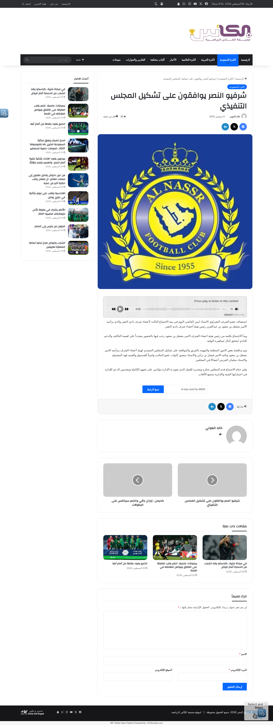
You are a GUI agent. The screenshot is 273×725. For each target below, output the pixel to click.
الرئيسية (66, 3)
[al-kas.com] (220, 31)
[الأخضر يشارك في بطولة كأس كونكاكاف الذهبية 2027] (78, 215)
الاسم (243, 654)
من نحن (54, 3)
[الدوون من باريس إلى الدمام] (78, 231)
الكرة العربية (208, 60)
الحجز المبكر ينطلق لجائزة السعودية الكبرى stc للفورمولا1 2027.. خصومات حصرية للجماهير (47, 144)
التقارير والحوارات (135, 60)
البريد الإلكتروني (238, 669)
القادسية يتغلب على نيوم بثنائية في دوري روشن (47, 195)
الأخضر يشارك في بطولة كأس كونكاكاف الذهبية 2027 (48, 211)
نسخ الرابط (153, 389)
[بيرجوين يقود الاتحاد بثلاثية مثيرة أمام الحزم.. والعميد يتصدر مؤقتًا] (78, 164)
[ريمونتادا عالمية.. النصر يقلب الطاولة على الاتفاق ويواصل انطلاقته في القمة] (175, 547)
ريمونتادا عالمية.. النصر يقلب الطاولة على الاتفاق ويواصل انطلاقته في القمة (177, 567)
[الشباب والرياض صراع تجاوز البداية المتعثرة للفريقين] (78, 248)
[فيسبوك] (243, 126)
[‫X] (234, 126)
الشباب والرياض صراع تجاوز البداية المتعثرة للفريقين (47, 244)
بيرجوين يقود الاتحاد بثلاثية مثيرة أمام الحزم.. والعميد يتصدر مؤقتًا (47, 160)
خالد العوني (235, 116)
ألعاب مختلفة (157, 60)
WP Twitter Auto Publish (122, 723)
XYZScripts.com (155, 723)
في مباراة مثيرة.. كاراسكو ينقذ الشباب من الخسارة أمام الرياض (225, 565)
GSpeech (228, 315)
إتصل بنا (26, 3)
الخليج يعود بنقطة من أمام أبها (129, 563)
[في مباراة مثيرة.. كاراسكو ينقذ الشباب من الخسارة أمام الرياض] (225, 547)
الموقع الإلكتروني (163, 669)
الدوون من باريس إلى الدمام (50, 226)
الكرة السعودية (228, 60)
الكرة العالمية (189, 60)
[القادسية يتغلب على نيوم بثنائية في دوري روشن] (78, 198)
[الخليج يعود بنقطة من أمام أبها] (125, 547)
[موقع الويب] (220, 434)
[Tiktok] (167, 4)
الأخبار (173, 60)
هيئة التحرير (40, 3)
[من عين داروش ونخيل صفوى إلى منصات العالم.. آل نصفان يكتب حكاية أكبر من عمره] (78, 180)
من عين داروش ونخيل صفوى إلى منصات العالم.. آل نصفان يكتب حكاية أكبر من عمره (47, 179)
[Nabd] (173, 4)
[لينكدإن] (225, 126)
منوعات (117, 60)
